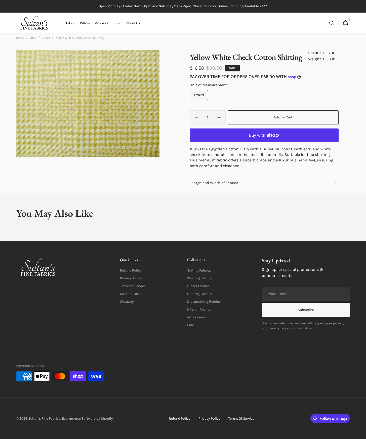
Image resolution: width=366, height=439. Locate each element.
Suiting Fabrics (199, 270)
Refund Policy (131, 270)
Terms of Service (133, 286)
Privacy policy (209, 418)
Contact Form (131, 294)
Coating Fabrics (199, 294)
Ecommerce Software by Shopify (87, 418)
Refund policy (179, 418)
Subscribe (306, 310)
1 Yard (201, 96)
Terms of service (241, 418)
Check (46, 37)
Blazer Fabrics (198, 286)
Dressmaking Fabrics (204, 301)
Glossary (127, 301)
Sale (190, 325)
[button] (331, 23)
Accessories (196, 317)
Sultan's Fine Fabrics (44, 418)
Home (20, 37)
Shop (32, 37)
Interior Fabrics (199, 309)
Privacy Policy (131, 278)
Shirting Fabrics (199, 278)
